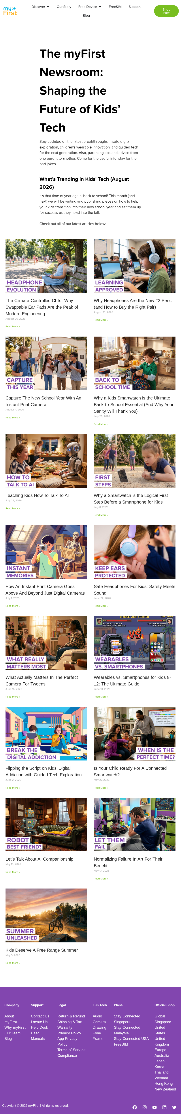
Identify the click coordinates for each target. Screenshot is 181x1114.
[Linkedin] (164, 1107)
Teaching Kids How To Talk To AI (37, 495)
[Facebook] (134, 1107)
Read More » (13, 326)
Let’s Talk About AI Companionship (39, 859)
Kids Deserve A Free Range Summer (42, 950)
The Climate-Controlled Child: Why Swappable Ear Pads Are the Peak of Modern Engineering (42, 307)
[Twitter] (174, 1107)
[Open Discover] (48, 6)
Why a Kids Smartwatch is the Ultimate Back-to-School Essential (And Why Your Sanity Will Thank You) (133, 405)
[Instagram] (144, 1107)
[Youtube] (154, 1107)
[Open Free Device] (100, 6)
